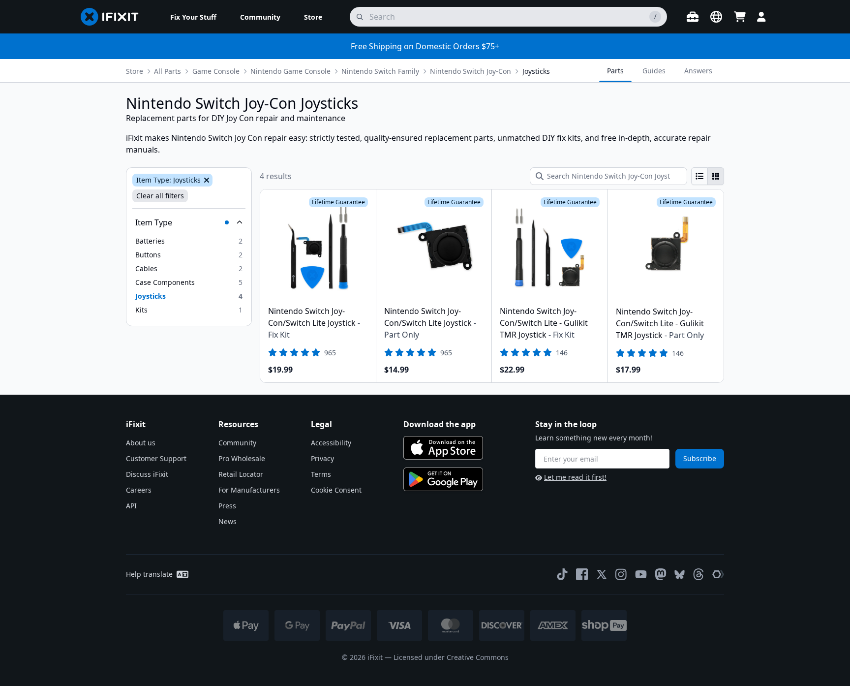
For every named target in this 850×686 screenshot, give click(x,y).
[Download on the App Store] (443, 448)
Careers (139, 490)
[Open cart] (740, 17)
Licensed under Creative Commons (451, 657)
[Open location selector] (716, 17)
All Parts (167, 71)
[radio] (699, 176)
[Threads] (698, 574)
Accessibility (331, 442)
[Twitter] (601, 574)
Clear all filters (160, 195)
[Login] (761, 17)
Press (227, 505)
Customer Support (156, 458)
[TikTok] (562, 574)
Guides (654, 70)
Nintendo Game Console (290, 71)
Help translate (149, 574)
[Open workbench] (692, 17)
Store (134, 71)
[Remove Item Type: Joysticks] (206, 180)
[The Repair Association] (718, 574)
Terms (321, 474)
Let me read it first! (575, 477)
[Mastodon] (661, 574)
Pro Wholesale (241, 458)
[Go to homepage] (114, 17)
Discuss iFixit (147, 474)
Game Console (216, 71)
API (131, 505)
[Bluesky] (679, 574)
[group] (707, 176)
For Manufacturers (249, 490)
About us (140, 442)
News (227, 521)
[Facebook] (582, 574)
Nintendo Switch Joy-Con (470, 71)
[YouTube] (641, 574)
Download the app (439, 424)
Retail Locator (240, 474)
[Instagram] (621, 574)
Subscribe (699, 458)
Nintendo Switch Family (380, 71)
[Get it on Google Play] (443, 479)
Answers (698, 70)
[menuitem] (193, 16)
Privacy (322, 458)
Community (237, 442)
